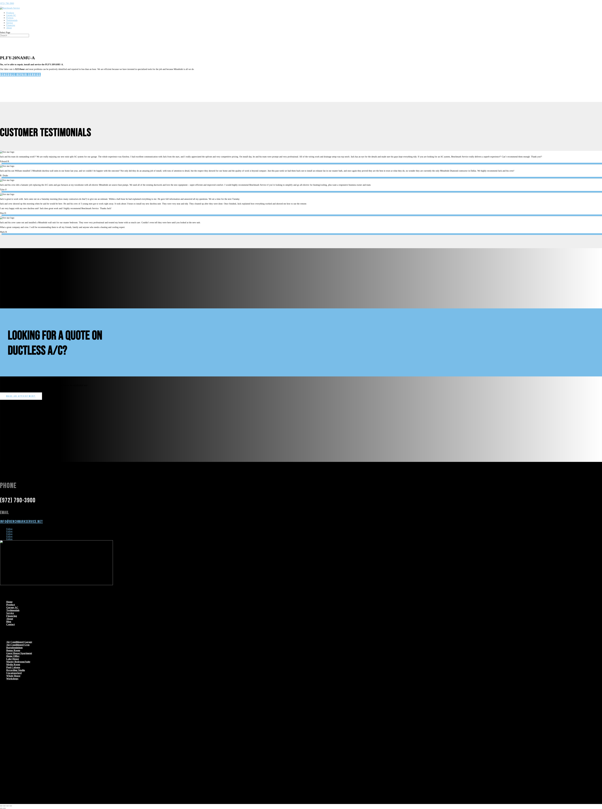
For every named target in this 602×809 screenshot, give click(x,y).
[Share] (7, 805)
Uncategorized (14, 673)
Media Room (13, 664)
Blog (8, 621)
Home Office (12, 656)
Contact (10, 624)
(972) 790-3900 (7, 3)
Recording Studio (15, 670)
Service (9, 23)
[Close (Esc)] (10, 805)
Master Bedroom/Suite (18, 661)
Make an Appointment (21, 396)
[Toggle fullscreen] (4, 805)
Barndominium (14, 647)
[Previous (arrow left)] (1, 808)
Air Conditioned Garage (19, 642)
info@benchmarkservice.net (21, 521)
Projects (9, 18)
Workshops (12, 678)
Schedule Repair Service (20, 75)
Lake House (12, 659)
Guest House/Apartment (19, 653)
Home (9, 601)
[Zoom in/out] (1, 805)
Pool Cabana (13, 667)
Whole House (13, 675)
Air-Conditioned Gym (17, 644)
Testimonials (11, 20)
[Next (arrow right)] (4, 808)
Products (10, 13)
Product (10, 604)
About (9, 28)
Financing (10, 25)
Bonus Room (13, 650)
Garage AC (11, 15)
